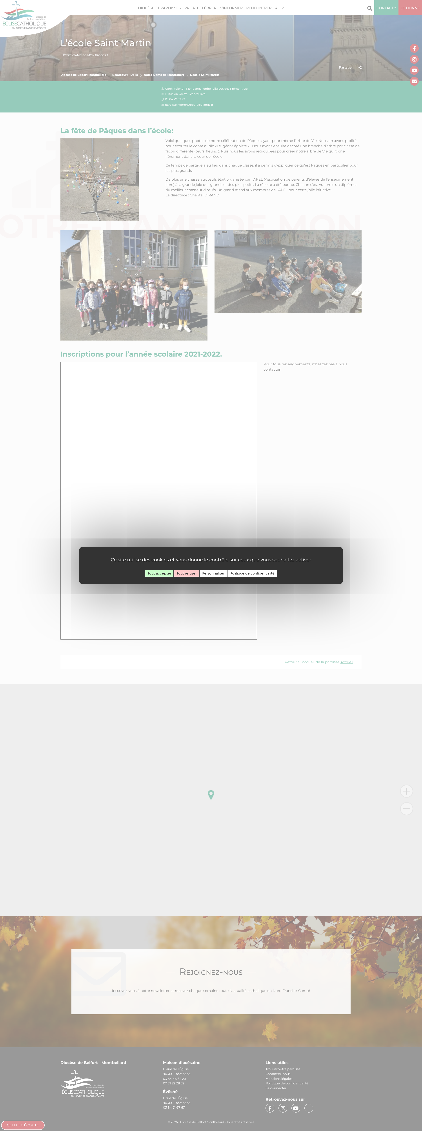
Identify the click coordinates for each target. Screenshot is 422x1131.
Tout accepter (159, 573)
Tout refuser (186, 573)
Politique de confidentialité (252, 573)
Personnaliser (213, 573)
